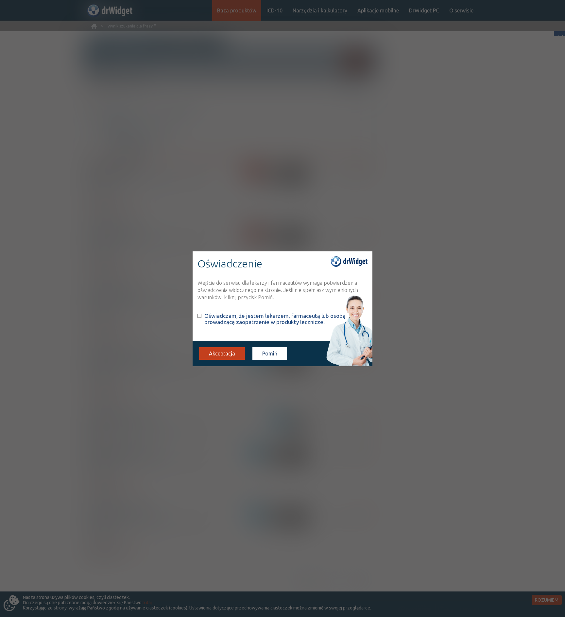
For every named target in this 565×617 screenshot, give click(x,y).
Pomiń (269, 353)
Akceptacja (222, 353)
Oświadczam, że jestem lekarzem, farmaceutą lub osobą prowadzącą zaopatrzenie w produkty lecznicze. (275, 319)
